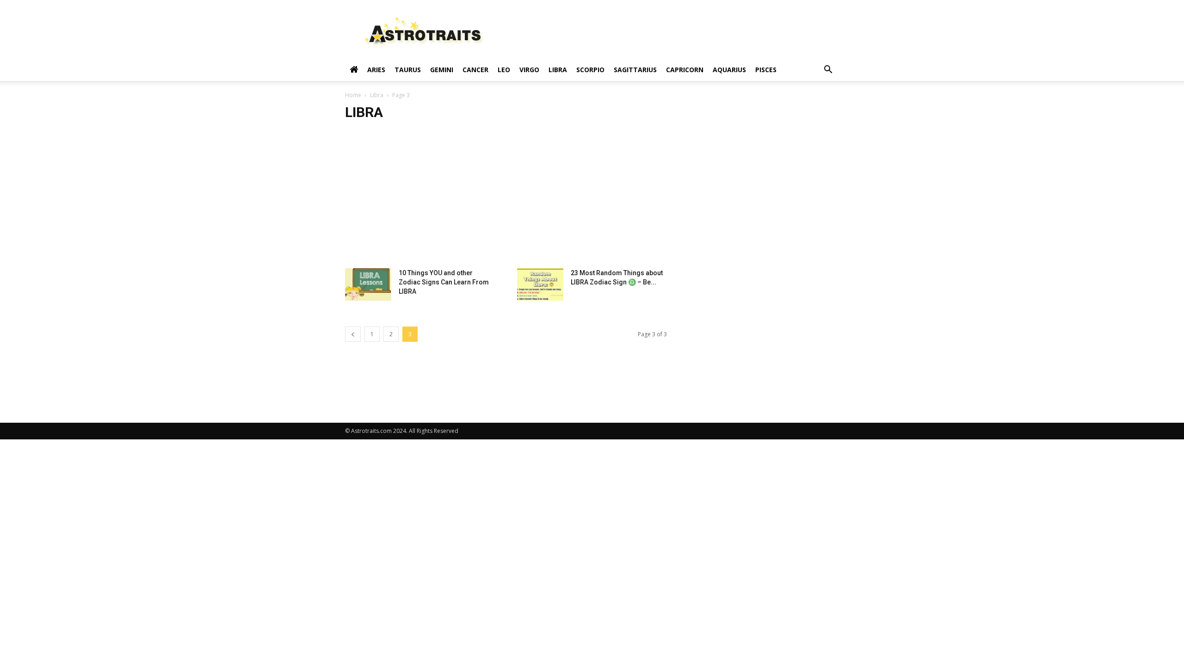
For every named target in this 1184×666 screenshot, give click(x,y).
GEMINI (441, 69)
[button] (828, 70)
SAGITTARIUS (635, 69)
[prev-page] (353, 334)
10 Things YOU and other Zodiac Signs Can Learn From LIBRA (444, 282)
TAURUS (408, 69)
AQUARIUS (729, 69)
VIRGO (529, 69)
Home (353, 95)
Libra (376, 95)
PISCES (766, 69)
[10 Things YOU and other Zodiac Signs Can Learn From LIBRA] (368, 284)
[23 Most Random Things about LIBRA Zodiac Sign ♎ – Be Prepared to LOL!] (540, 284)
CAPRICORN (684, 69)
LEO (504, 69)
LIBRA (558, 69)
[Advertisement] (592, 199)
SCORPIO (590, 69)
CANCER (475, 69)
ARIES (376, 69)
